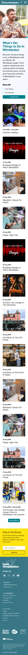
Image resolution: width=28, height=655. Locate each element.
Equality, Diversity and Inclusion (11, 613)
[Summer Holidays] (14, 115)
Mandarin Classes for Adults (12, 201)
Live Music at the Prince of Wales (13, 373)
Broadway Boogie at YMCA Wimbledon (12, 166)
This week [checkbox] (9, 89)
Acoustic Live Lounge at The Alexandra (13, 303)
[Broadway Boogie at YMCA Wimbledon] (14, 148)
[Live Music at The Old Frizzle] (14, 320)
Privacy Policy (6, 608)
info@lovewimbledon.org (10, 584)
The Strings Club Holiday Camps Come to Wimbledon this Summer (14, 512)
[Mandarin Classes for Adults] (14, 183)
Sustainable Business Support (11, 615)
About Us (5, 618)
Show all (6, 85)
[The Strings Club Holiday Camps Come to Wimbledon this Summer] (14, 493)
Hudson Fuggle (13, 652)
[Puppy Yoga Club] (14, 218)
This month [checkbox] (9, 93)
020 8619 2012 (8, 587)
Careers (5, 620)
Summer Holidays (10, 132)
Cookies (5, 611)
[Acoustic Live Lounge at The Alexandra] (14, 285)
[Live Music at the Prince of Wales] (14, 355)
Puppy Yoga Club (10, 235)
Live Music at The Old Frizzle (12, 338)
